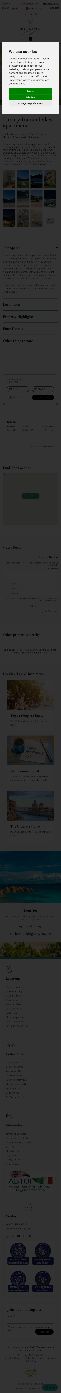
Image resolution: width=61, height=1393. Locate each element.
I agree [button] (30, 91)
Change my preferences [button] (30, 103)
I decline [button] (30, 97)
